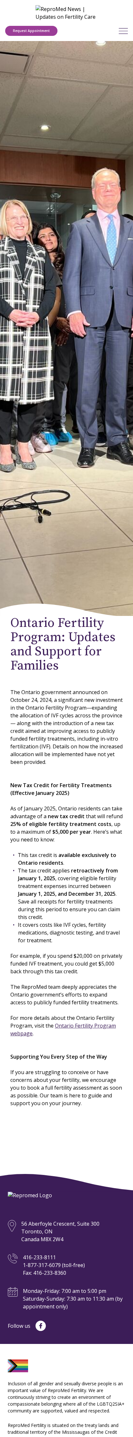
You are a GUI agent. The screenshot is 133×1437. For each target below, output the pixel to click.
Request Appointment (31, 30)
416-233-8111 (39, 1257)
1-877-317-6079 (42, 1265)
